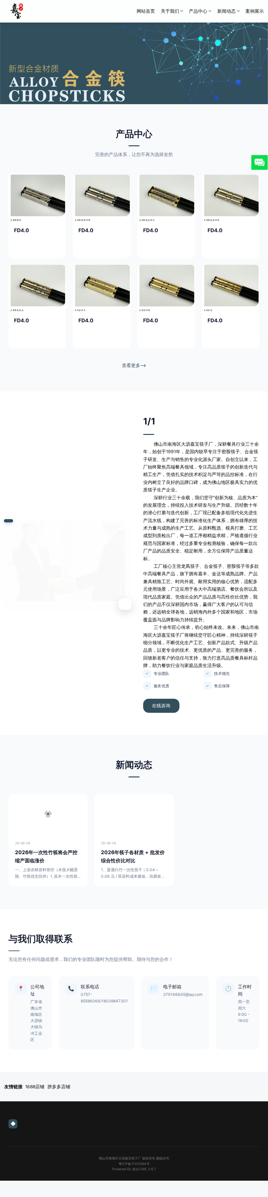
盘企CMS (134, 1169)
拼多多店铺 (58, 1086)
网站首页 (146, 11)
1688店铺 (34, 1086)
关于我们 (170, 11)
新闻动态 (226, 11)
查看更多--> (134, 365)
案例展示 (254, 11)
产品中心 (198, 11)
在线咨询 (161, 705)
